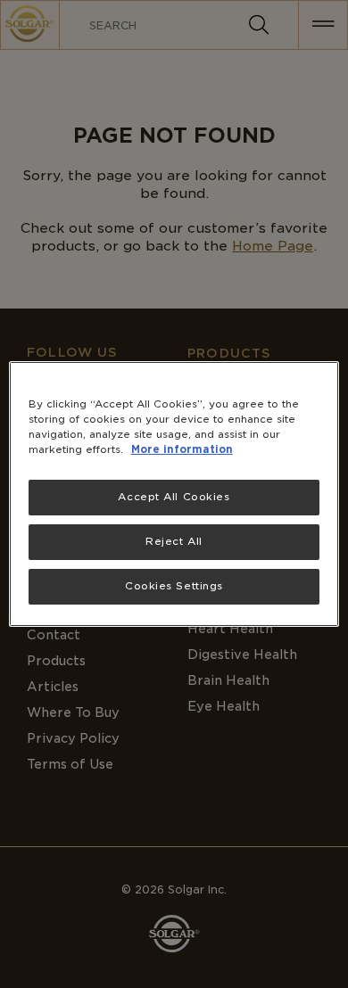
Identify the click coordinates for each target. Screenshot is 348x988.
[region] (174, 494)
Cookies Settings (174, 586)
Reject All (174, 541)
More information (182, 449)
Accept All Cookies (173, 496)
